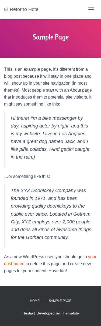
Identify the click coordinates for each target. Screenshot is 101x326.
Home (35, 301)
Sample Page (60, 301)
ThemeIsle (70, 313)
